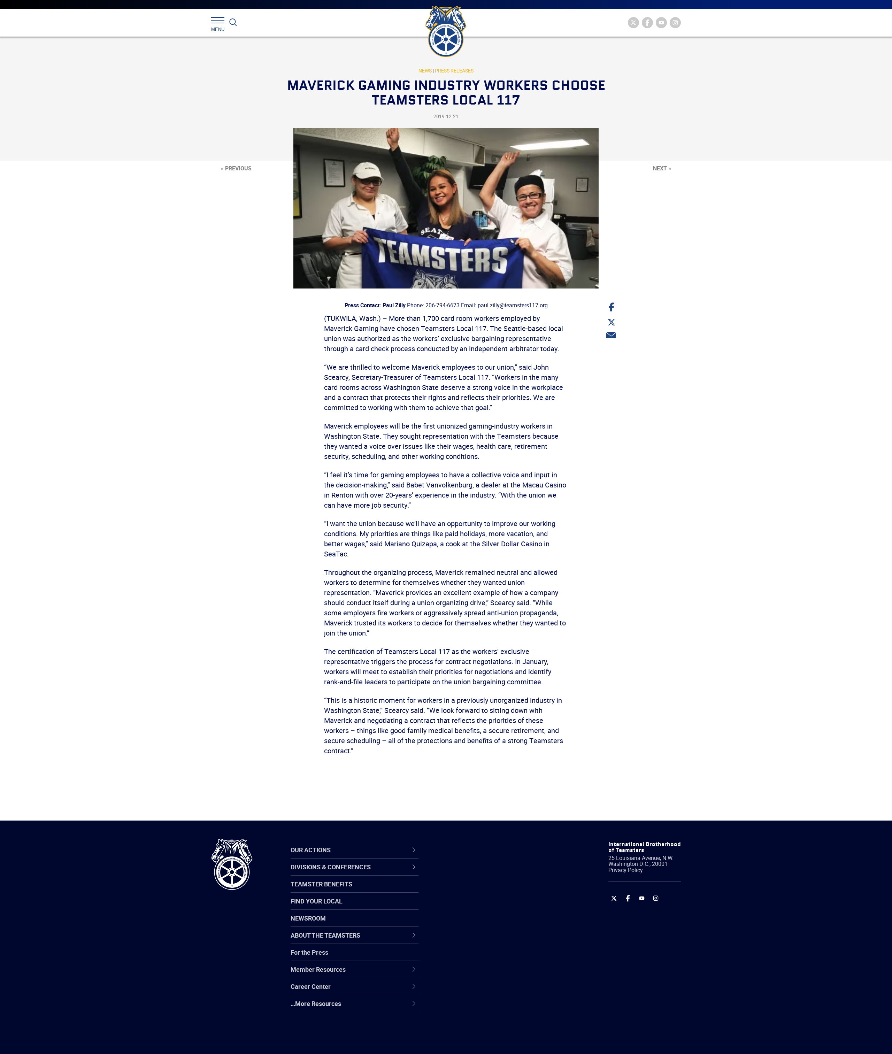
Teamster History (467, 907)
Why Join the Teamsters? (478, 874)
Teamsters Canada (469, 924)
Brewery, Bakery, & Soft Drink (483, 907)
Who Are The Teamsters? (478, 874)
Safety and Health (468, 907)
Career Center (467, 850)
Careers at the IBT (468, 890)
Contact (454, 874)
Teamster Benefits (321, 884)
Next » (662, 168)
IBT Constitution (465, 941)
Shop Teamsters (466, 907)
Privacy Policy (625, 870)
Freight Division (464, 1007)
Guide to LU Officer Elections (482, 957)
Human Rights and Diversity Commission (481, 1024)
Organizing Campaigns (474, 874)
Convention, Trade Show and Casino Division (493, 957)
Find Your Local (317, 901)
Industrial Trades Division (477, 1041)
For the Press (309, 952)
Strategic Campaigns (472, 890)
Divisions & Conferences (483, 850)
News (425, 70)
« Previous (236, 168)
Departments (461, 924)
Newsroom (308, 918)
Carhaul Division (465, 941)
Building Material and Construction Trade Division (490, 923)
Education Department (474, 890)
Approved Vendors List (474, 941)
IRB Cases (457, 957)
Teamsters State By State (478, 874)
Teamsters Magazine (472, 890)
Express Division (465, 974)
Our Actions (463, 850)
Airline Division (463, 874)
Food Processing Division (477, 991)
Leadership (458, 890)
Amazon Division (466, 890)
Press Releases (454, 70)
